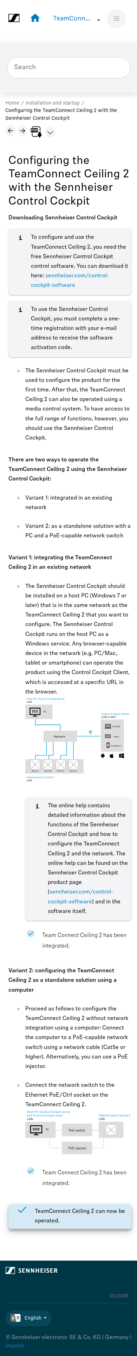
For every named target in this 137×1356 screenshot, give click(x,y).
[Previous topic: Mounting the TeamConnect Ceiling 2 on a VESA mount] (10, 130)
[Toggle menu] (117, 18)
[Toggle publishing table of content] (50, 132)
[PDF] (36, 132)
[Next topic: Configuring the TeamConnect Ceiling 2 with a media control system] (22, 130)
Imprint (15, 1346)
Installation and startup (53, 103)
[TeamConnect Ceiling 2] (33, 18)
